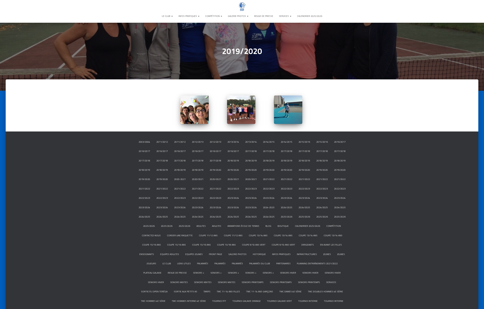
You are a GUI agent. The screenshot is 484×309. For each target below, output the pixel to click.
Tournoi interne (308, 301)
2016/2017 (340, 142)
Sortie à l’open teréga (154, 291)
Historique (259, 254)
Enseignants (146, 254)
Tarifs (206, 291)
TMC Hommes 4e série (153, 301)
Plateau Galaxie (152, 273)
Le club (166, 16)
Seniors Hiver (288, 273)
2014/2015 (269, 142)
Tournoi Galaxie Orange (246, 301)
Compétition (212, 16)
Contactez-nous (151, 235)
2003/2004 (144, 142)
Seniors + (198, 273)
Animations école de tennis (243, 226)
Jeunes (327, 254)
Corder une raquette (180, 235)
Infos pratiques (188, 16)
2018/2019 (233, 160)
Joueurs (151, 263)
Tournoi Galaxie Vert (279, 301)
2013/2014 (233, 142)
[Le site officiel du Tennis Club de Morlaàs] (242, 6)
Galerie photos (237, 16)
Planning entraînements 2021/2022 (317, 263)
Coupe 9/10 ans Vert (253, 244)
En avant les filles (331, 244)
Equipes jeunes (194, 254)
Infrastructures (307, 254)
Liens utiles (184, 263)
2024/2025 (286, 207)
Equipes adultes (169, 254)
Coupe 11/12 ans (208, 235)
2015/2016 (304, 142)
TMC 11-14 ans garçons (259, 291)
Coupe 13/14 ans (258, 235)
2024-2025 (269, 207)
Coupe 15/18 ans (226, 244)
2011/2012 (162, 142)
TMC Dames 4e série (290, 291)
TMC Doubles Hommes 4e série (325, 291)
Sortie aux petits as (185, 291)
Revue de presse (263, 16)
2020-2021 (180, 179)
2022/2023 (233, 188)
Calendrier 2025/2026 (309, 16)
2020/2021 (197, 179)
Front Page (215, 254)
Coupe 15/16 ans (151, 244)
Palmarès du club (259, 263)
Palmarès (202, 263)
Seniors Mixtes (179, 282)
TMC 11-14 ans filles (228, 291)
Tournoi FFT (219, 301)
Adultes (201, 226)
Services (284, 16)
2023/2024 (233, 198)
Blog (268, 226)
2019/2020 (215, 170)
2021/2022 (269, 179)
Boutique (283, 226)
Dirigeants (307, 244)
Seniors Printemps (253, 282)
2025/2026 (286, 216)
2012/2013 (197, 142)
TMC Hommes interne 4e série (189, 301)
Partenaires (283, 263)
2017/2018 (251, 151)
